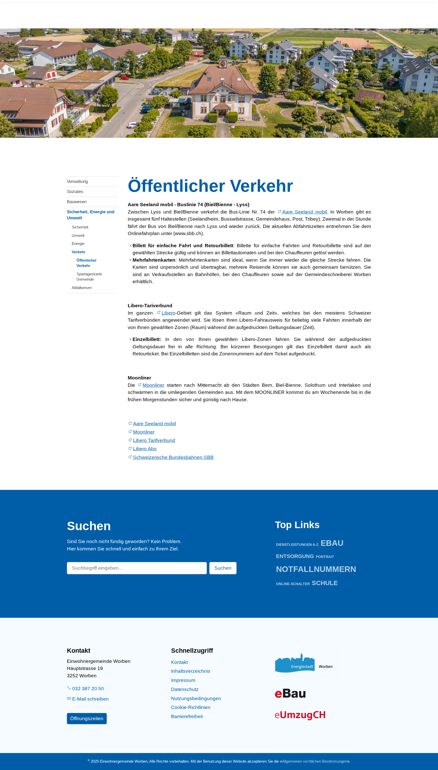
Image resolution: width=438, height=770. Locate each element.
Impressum (183, 680)
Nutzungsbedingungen (196, 698)
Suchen (222, 568)
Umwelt (78, 235)
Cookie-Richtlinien (191, 707)
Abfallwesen (82, 287)
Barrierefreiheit (187, 716)
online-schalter (293, 584)
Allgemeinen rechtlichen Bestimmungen (314, 761)
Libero (168, 313)
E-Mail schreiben (90, 699)
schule (325, 583)
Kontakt (179, 662)
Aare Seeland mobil (304, 212)
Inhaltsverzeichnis (190, 671)
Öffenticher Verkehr (87, 263)
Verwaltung (77, 181)
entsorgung (295, 556)
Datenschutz (185, 689)
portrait (325, 557)
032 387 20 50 (88, 688)
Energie (78, 243)
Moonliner (153, 385)
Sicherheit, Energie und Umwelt (90, 214)
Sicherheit (80, 227)
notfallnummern (316, 569)
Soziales (75, 191)
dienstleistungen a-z (297, 545)
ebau (332, 543)
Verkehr (78, 252)
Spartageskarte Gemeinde (89, 276)
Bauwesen (76, 201)
